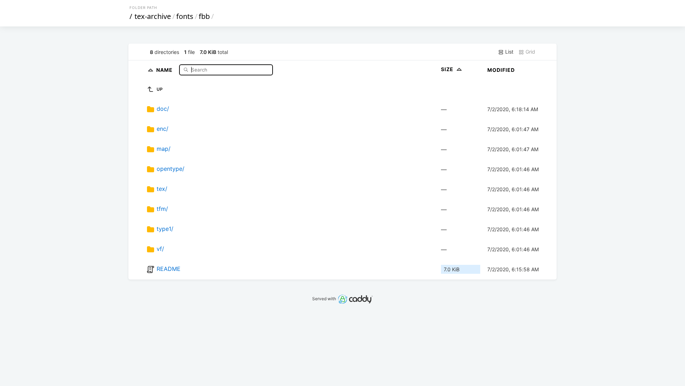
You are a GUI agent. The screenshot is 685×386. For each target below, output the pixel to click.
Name (165, 69)
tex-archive (153, 16)
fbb (204, 16)
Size (448, 69)
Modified (501, 70)
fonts (184, 16)
